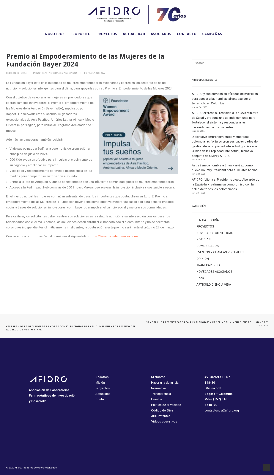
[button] (230, 34)
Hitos (200, 278)
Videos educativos (164, 421)
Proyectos (102, 388)
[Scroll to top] (266, 467)
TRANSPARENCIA (208, 265)
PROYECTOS (106, 34)
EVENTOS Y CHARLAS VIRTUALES (219, 252)
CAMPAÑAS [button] (212, 34)
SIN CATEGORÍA (207, 220)
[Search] (226, 63)
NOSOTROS (55, 34)
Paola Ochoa (96, 73)
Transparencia (161, 394)
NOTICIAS (42, 73)
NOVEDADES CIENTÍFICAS (214, 233)
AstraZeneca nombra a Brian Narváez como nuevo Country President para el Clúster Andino (225, 167)
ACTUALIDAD (134, 34)
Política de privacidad (166, 405)
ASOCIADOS (161, 34)
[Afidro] (137, 14)
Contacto (101, 399)
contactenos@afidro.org (221, 410)
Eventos (156, 399)
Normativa (158, 388)
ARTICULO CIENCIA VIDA (213, 284)
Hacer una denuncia (165, 382)
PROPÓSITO (80, 34)
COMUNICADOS (207, 246)
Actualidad (103, 394)
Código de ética (162, 410)
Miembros (158, 377)
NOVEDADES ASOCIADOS (63, 73)
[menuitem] (54, 34)
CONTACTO (187, 34)
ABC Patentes (160, 416)
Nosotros (102, 377)
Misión (100, 382)
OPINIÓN (202, 259)
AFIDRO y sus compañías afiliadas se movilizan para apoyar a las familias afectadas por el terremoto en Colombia (225, 98)
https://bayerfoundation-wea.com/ (114, 236)
